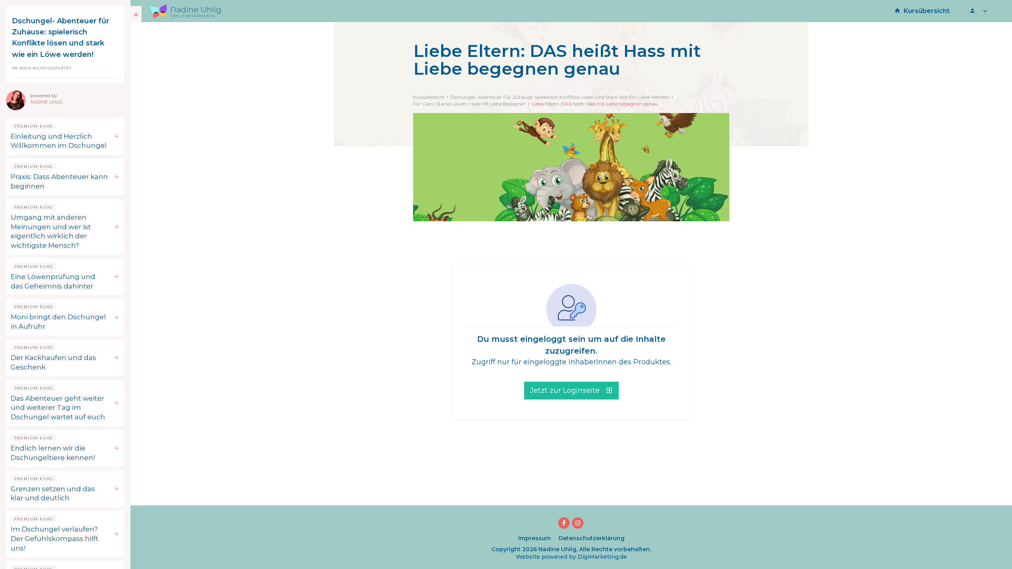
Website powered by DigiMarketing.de (571, 556)
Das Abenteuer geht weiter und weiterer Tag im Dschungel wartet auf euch (58, 407)
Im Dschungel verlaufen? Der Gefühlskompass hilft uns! (54, 538)
